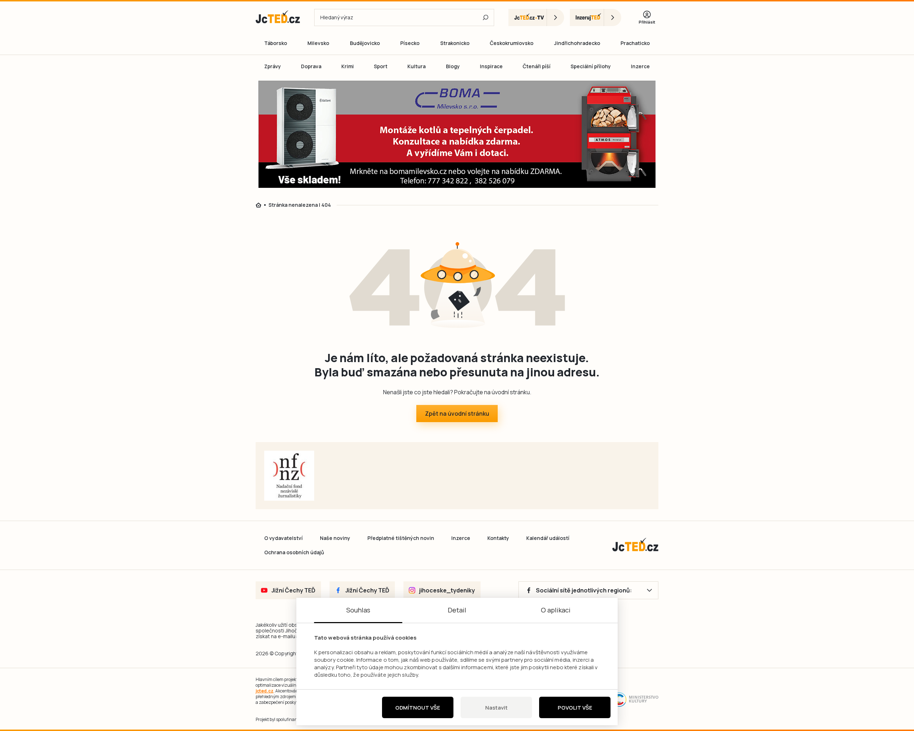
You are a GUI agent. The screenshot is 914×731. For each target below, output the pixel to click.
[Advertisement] (699, 205)
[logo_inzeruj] (595, 17)
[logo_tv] (536, 17)
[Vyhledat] (485, 17)
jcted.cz (264, 691)
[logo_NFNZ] (289, 476)
